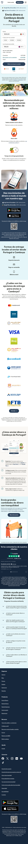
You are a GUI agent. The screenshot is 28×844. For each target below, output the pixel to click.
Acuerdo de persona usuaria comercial (11, 772)
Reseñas (4, 690)
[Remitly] (2, 2)
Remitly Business (6, 706)
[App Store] (14, 216)
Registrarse (20, 2)
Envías (4, 31)
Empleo (3, 684)
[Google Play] (14, 210)
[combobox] (22, 46)
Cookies (4, 794)
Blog (3, 678)
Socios (3, 732)
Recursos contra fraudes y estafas (10, 729)
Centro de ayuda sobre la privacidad (11, 785)
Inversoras (4, 687)
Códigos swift (5, 726)
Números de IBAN (6, 735)
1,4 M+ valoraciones (15, 8)
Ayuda (3, 748)
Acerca (3, 674)
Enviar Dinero (5, 700)
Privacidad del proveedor (8, 778)
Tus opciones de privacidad (8, 781)
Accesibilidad (5, 791)
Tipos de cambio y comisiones (9, 722)
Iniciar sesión (11, 2)
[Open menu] (25, 2)
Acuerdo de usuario (6, 768)
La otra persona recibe (8, 44)
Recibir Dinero (5, 703)
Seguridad (4, 788)
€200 (5, 40)
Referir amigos (5, 739)
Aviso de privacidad (7, 775)
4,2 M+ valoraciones (15, 10)
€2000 (12, 40)
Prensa (3, 681)
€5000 (19, 40)
